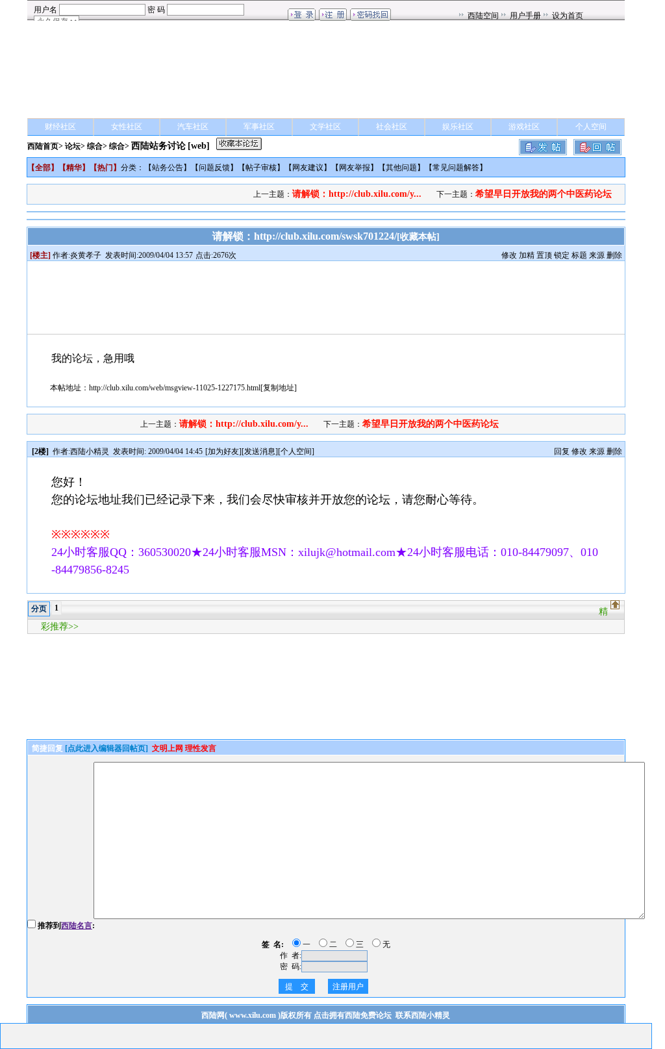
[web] (199, 146)
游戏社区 (524, 126)
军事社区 (259, 126)
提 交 (296, 986)
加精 (526, 255)
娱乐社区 (457, 126)
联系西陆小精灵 (422, 1015)
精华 (74, 167)
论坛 (73, 146)
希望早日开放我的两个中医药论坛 (543, 194)
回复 (562, 451)
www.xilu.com (252, 1015)
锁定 (562, 255)
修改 (509, 255)
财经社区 (60, 126)
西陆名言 (76, 925)
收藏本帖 (418, 237)
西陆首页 (42, 146)
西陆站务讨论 (158, 146)
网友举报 (354, 167)
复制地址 (278, 387)
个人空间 (591, 126)
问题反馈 (214, 167)
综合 (95, 146)
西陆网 (213, 1015)
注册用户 (348, 986)
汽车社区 (192, 126)
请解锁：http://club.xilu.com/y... (356, 194)
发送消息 (259, 451)
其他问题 (401, 167)
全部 (43, 167)
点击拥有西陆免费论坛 (353, 1015)
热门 (105, 167)
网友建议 (307, 167)
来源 (597, 255)
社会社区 (391, 126)
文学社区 (325, 126)
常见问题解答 (456, 167)
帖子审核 (261, 167)
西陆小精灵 (89, 451)
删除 (614, 255)
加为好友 (223, 451)
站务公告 (167, 167)
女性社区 (126, 126)
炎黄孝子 (85, 255)
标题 (579, 255)
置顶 (544, 255)
